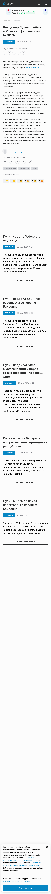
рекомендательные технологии (16, 881)
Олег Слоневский (16, 152)
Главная (6, 21)
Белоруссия (24, 168)
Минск (35, 168)
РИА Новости (32, 67)
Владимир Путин (10, 168)
